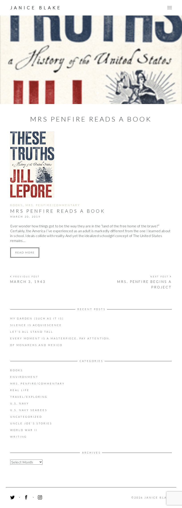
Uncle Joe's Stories (31, 423)
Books (16, 205)
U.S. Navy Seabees (28, 410)
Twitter (13, 498)
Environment (24, 376)
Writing (18, 436)
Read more (25, 252)
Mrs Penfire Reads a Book (57, 211)
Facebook (27, 498)
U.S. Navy (19, 403)
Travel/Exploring (29, 396)
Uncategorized (26, 416)
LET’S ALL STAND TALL (31, 331)
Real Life (20, 390)
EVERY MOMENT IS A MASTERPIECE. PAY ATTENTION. (60, 338)
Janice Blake (36, 7)
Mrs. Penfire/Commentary (53, 205)
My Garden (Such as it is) (37, 318)
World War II (24, 430)
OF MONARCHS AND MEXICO (36, 345)
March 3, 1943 (28, 282)
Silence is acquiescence (36, 325)
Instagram (41, 498)
